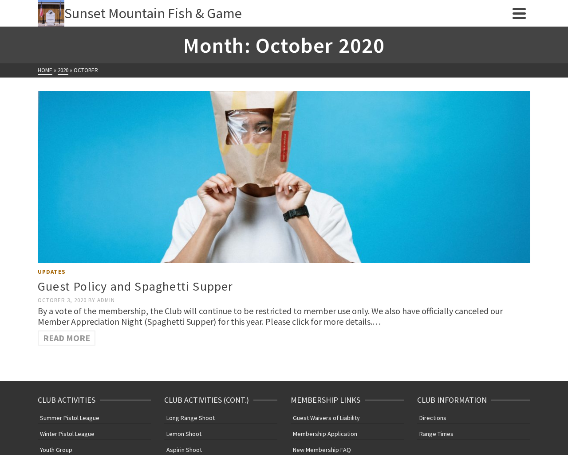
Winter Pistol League (67, 434)
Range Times (436, 434)
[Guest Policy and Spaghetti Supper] (284, 177)
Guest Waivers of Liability (326, 418)
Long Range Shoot (190, 418)
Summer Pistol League (69, 418)
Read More (66, 337)
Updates (52, 272)
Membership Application (325, 434)
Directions (432, 418)
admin (106, 300)
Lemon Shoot (183, 434)
